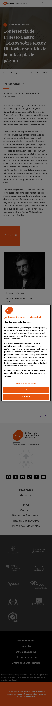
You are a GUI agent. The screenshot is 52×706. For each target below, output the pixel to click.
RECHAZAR (26, 397)
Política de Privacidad (21, 373)
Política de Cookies (35, 370)
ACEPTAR (26, 390)
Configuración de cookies (26, 383)
